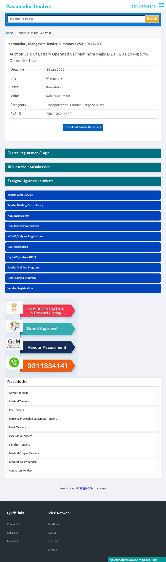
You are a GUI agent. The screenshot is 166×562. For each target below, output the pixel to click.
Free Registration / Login (30, 153)
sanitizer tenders (19, 444)
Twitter (52, 533)
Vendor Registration (20, 288)
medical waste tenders (23, 462)
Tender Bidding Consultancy (25, 205)
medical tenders (19, 401)
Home (9, 33)
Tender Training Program (23, 267)
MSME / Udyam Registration (26, 236)
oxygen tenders (18, 393)
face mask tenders (20, 436)
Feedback (13, 541)
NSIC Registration (19, 215)
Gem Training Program (22, 278)
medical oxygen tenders (24, 453)
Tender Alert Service (20, 195)
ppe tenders (16, 410)
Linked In (53, 549)
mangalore (84, 488)
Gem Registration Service (23, 226)
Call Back (12, 533)
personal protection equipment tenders (33, 419)
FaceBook (53, 524)
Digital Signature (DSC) (22, 257)
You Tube (53, 541)
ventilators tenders (20, 470)
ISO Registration (18, 247)
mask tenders (17, 427)
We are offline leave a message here (133, 560)
